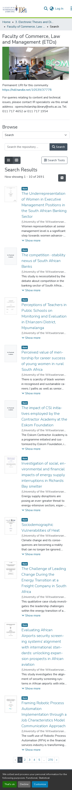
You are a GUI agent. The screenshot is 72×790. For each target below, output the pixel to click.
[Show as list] (9, 160)
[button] (21, 8)
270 (50, 760)
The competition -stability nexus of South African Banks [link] (43, 260)
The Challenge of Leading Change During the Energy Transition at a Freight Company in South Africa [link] (44, 580)
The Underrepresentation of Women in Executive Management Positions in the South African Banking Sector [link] (44, 205)
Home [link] (6, 22)
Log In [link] (59, 9)
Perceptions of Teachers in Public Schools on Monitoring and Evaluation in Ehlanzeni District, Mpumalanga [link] (44, 316)
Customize (40, 784)
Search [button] (60, 147)
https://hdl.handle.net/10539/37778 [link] (27, 90)
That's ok (10, 784)
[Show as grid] (16, 160)
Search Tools (56, 160)
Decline (24, 784)
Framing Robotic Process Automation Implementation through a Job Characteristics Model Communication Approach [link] (44, 714)
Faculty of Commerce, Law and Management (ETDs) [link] (26, 27)
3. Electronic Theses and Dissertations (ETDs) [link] (34, 22)
